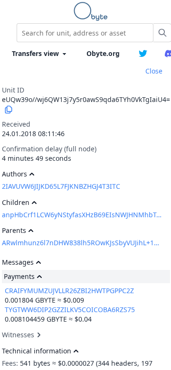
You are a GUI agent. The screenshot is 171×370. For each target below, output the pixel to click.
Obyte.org (103, 53)
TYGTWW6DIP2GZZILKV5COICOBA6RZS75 (70, 309)
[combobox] (85, 32)
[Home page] (93, 11)
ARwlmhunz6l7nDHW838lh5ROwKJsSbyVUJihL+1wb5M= (82, 242)
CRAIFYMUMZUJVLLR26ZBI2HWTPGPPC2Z (69, 290)
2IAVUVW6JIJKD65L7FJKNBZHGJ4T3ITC (61, 186)
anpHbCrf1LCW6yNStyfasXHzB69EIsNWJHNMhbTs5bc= (82, 214)
